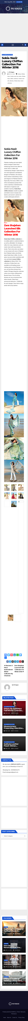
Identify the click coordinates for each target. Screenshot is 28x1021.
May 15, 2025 (8, 933)
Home (4, 1017)
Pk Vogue (11, 72)
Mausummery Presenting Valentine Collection (13, 728)
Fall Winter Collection (7, 54)
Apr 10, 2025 (8, 966)
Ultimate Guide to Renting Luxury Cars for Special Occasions (13, 981)
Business (6, 976)
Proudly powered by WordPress (10, 1011)
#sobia (19, 74)
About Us (9, 1017)
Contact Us (14, 1017)
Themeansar (14, 1013)
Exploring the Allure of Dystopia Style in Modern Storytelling (14, 931)
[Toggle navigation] (13, 45)
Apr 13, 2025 (8, 950)
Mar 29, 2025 (8, 983)
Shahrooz (17, 933)
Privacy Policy (21, 1017)
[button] (22, 44)
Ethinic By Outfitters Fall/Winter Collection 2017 (13, 710)
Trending (6, 943)
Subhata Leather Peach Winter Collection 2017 (11, 746)
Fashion (5, 927)
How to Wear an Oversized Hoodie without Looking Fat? (13, 964)
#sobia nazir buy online (16, 76)
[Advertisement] (14, 28)
